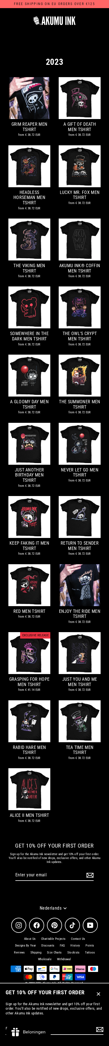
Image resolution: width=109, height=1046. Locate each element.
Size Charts (54, 952)
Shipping (36, 952)
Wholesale (44, 959)
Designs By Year (25, 945)
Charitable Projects (53, 939)
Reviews (19, 952)
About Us (30, 939)
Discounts (47, 945)
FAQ (62, 945)
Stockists (73, 952)
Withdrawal (64, 959)
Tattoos (90, 952)
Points (90, 945)
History (75, 945)
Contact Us (78, 939)
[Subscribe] (98, 1029)
